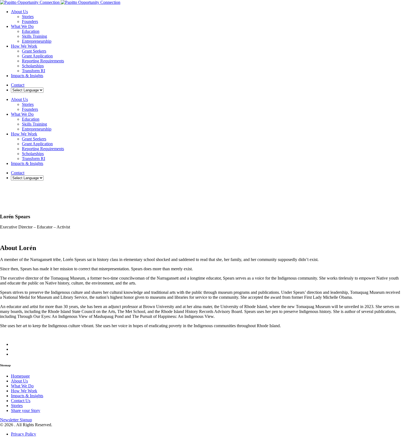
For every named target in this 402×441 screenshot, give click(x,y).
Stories (28, 16)
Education (30, 31)
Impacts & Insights (27, 75)
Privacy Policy (23, 434)
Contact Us (20, 400)
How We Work (24, 46)
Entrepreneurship (36, 41)
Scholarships (33, 65)
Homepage (20, 376)
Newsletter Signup (16, 419)
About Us (19, 11)
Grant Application (37, 56)
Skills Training (34, 36)
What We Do (22, 26)
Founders (30, 21)
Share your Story (25, 410)
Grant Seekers (34, 51)
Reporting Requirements (43, 61)
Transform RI (33, 70)
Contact (17, 85)
